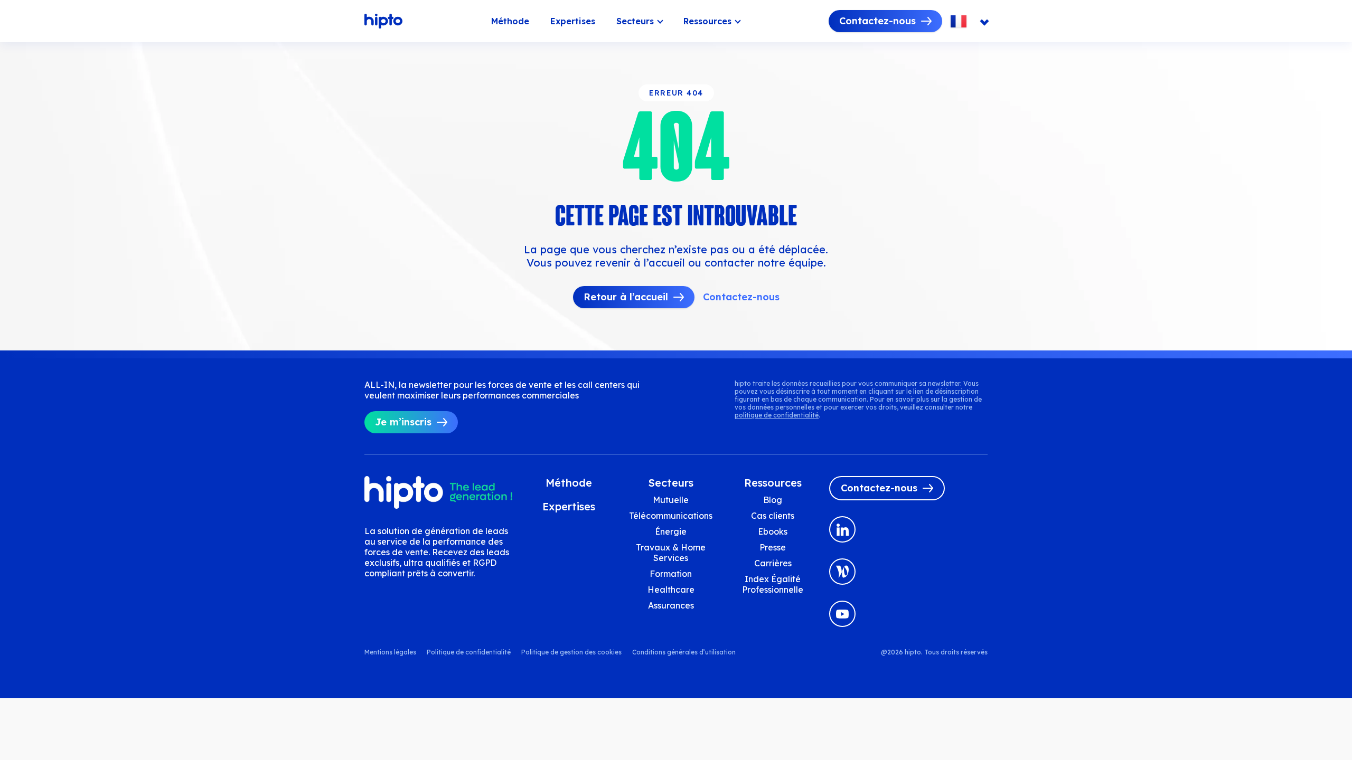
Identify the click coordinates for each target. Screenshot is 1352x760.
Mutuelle (671, 500)
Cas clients (772, 515)
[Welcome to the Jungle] (842, 571)
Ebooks (772, 531)
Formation (671, 573)
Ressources (707, 21)
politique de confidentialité (777, 415)
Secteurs (635, 21)
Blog (772, 500)
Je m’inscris (403, 422)
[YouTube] (842, 614)
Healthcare (670, 589)
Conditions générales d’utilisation (684, 652)
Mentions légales (390, 652)
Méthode (510, 21)
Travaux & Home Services (671, 552)
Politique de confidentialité (469, 652)
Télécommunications (670, 515)
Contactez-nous (877, 21)
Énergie (671, 531)
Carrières (773, 563)
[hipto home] (383, 21)
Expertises (572, 21)
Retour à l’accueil (626, 297)
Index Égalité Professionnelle (772, 584)
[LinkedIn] (842, 529)
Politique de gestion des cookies (571, 652)
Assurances (671, 605)
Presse (772, 547)
